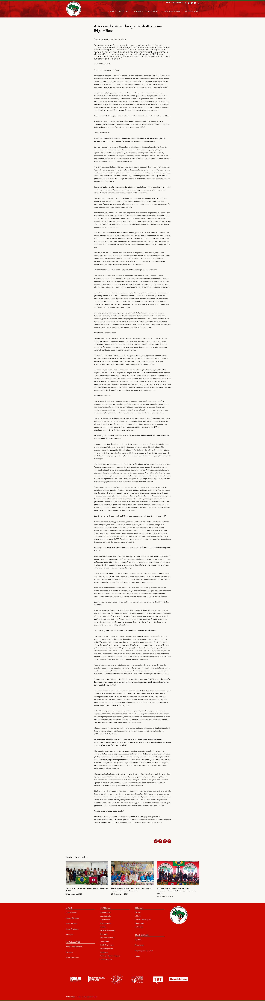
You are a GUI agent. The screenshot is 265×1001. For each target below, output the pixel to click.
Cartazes (69, 952)
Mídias (137, 11)
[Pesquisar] (198, 3)
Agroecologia (105, 916)
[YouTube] (195, 3)
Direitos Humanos (107, 930)
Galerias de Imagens (143, 920)
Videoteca (139, 927)
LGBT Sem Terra (107, 945)
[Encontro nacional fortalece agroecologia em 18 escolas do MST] (87, 873)
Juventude (104, 941)
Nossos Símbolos (72, 918)
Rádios (137, 912)
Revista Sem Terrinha (74, 947)
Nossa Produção (72, 929)
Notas (137, 956)
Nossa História (71, 923)
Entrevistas (139, 945)
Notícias (123, 11)
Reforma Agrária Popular (110, 956)
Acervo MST (191, 11)
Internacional (172, 11)
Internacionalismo (107, 938)
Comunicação (105, 923)
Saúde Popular (106, 959)
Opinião (138, 940)
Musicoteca (139, 923)
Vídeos (137, 916)
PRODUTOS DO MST (174, 3)
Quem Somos (71, 912)
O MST (111, 11)
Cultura (103, 927)
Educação (69, 935)
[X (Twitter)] (188, 3)
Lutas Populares (106, 948)
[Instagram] (192, 3)
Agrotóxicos (105, 920)
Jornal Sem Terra (72, 958)
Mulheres (104, 952)
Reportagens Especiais (144, 951)
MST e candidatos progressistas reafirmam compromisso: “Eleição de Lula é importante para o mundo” (176, 891)
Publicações (153, 11)
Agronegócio (105, 912)
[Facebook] (185, 3)
